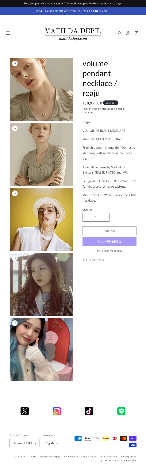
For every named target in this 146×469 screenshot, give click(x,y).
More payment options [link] (109, 250)
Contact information (125, 460)
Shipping (105, 108)
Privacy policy (88, 456)
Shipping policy (129, 456)
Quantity (87, 209)
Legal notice (105, 460)
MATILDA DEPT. (31, 456)
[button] (8, 33)
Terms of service (108, 456)
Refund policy (71, 456)
